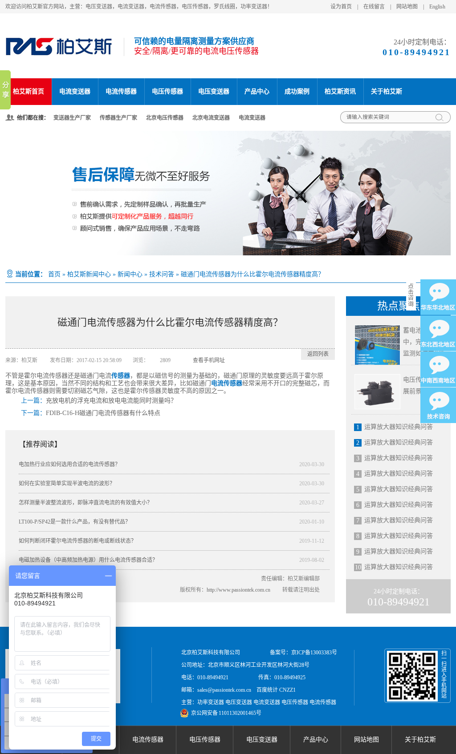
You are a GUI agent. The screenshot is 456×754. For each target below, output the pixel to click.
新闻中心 (130, 274)
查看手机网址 (209, 360)
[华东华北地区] (438, 297)
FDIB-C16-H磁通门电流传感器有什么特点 (103, 413)
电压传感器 (167, 91)
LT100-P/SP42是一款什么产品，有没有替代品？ (74, 522)
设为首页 (341, 7)
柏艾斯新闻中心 (89, 274)
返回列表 (318, 354)
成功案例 (297, 91)
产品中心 (256, 91)
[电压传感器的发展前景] (377, 391)
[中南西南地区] (438, 369)
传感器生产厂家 (118, 118)
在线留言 (374, 7)
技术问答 (161, 274)
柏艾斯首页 (28, 91)
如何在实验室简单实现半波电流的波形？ (67, 483)
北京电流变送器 (211, 118)
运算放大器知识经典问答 (398, 426)
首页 (54, 274)
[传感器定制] (228, 193)
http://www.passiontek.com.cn (238, 590)
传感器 (120, 375)
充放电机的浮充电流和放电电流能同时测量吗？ (111, 400)
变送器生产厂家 (72, 118)
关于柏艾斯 (386, 91)
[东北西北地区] (438, 333)
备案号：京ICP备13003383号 (303, 652)
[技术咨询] (438, 405)
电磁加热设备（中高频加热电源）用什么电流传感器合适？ (88, 560)
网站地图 (407, 7)
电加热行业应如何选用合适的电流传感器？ (69, 464)
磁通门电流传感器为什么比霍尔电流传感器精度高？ (252, 274)
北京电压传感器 (164, 118)
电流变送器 (74, 91)
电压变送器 (213, 91)
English (437, 7)
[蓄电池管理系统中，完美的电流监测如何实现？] (377, 346)
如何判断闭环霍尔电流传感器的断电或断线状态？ (77, 541)
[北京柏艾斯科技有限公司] (58, 54)
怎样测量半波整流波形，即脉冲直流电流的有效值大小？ (85, 503)
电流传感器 (121, 91)
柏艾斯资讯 (340, 91)
